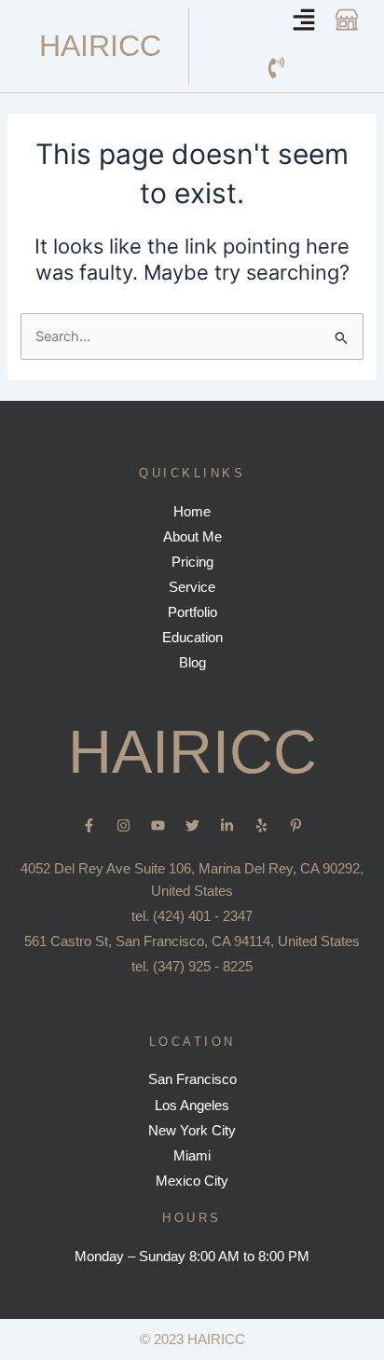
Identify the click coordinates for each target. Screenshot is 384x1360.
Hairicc (100, 45)
